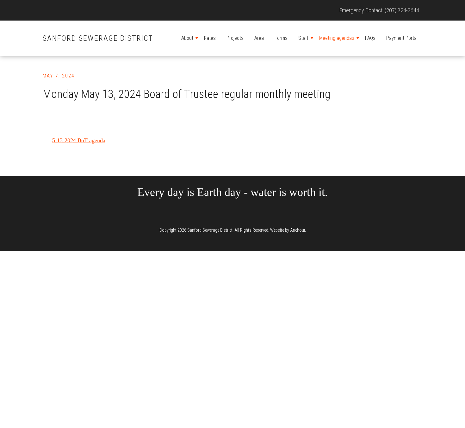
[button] (196, 38)
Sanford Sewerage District (98, 38)
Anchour (297, 230)
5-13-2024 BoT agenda (78, 140)
